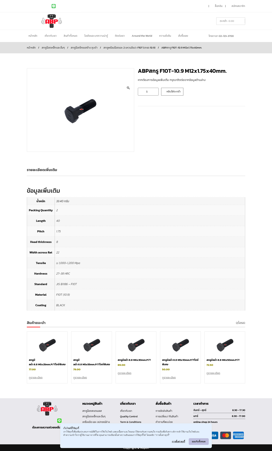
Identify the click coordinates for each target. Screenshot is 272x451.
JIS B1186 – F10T (66, 284)
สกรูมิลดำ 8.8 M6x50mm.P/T (223, 360)
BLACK (60, 305)
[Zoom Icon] (128, 88)
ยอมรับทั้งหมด (199, 441)
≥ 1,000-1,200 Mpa (68, 263)
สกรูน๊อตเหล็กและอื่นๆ (53, 48)
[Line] (53, 6)
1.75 (58, 231)
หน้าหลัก (32, 36)
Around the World (142, 36)
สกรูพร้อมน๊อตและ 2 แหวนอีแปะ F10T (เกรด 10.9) (129, 48)
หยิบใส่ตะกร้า (174, 91)
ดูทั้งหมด (240, 323)
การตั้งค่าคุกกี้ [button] (178, 441)
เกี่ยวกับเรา (51, 36)
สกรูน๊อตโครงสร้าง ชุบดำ (84, 48)
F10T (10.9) (63, 294)
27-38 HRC (63, 273)
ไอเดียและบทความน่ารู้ (96, 36)
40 (58, 220)
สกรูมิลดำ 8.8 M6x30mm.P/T (134, 360)
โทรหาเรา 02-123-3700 (221, 36)
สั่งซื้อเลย (183, 36)
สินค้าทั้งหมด (70, 36)
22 (57, 252)
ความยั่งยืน (165, 36)
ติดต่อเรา (120, 36)
